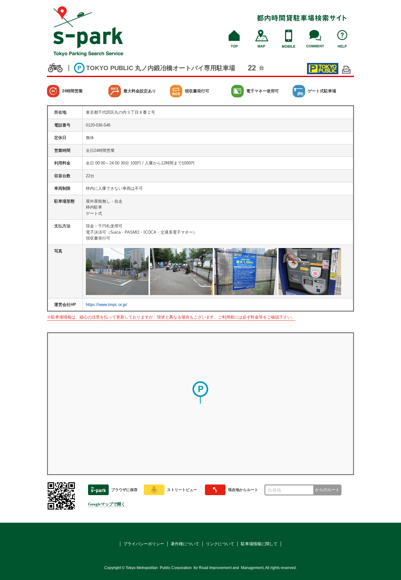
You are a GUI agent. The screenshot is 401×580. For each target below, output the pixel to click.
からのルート (327, 489)
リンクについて (220, 543)
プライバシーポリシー (143, 543)
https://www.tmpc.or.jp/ (106, 304)
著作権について (185, 543)
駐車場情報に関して (259, 543)
